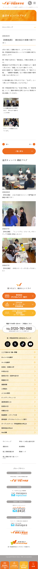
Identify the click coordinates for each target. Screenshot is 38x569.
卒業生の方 (5, 411)
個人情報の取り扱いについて (10, 457)
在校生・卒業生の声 (7, 367)
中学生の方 (5, 371)
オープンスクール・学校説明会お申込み (14, 424)
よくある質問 (5, 393)
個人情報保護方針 (8, 452)
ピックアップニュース (8, 397)
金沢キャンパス (23, 7)
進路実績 (4, 384)
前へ (7, 144)
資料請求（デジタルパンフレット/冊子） (14, 419)
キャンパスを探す (13, 7)
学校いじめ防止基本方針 (27, 441)
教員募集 (22, 446)
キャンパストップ (7, 27)
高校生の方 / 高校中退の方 (10, 376)
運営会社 (5, 446)
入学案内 (4, 389)
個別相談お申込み (7, 428)
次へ (30, 144)
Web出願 (4, 432)
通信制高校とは (6, 402)
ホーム (4, 7)
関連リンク (22, 452)
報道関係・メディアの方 (9, 415)
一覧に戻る (19, 151)
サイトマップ (7, 441)
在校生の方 (5, 406)
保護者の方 (5, 380)
